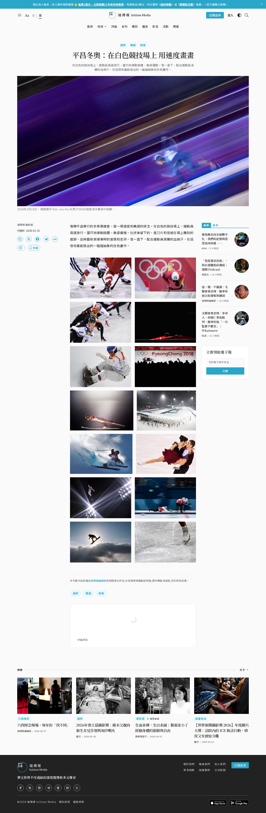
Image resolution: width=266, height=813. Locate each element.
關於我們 (189, 764)
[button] (100, 26)
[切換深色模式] (238, 15)
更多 (215, 225)
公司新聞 (220, 770)
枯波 (204, 335)
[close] (262, 4)
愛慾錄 (140, 718)
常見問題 (189, 770)
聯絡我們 (204, 764)
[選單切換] (105, 26)
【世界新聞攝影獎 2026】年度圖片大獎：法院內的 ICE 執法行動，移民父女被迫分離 (221, 730)
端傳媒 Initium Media (41, 802)
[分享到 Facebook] (37, 239)
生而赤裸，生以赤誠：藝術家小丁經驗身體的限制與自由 (161, 727)
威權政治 (200, 718)
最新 (206, 225)
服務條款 (78, 802)
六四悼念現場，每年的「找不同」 (43, 725)
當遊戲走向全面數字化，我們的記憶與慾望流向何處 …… (215, 238)
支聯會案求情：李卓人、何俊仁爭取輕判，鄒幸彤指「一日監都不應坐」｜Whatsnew (215, 322)
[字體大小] (27, 15)
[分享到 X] (29, 239)
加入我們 (220, 764)
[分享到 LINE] (55, 239)
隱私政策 (64, 802)
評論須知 (82, 640)
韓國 (133, 45)
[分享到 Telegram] (46, 239)
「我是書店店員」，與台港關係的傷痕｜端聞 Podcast (215, 265)
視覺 (143, 45)
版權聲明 (204, 770)
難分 (78, 736)
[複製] (20, 239)
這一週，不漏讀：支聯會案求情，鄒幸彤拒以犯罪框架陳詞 (215, 291)
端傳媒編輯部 (98, 580)
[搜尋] (245, 15)
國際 (123, 45)
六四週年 (23, 718)
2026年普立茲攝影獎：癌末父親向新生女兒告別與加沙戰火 (103, 727)
